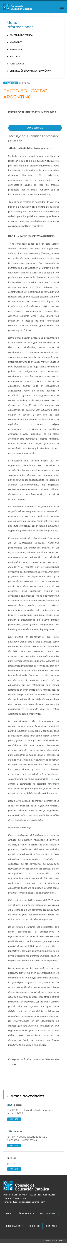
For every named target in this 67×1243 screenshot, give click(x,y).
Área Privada (26, 1213)
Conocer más (35, 128)
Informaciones (14, 1226)
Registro (34, 1226)
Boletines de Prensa (21, 35)
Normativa (16, 49)
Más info (14, 1119)
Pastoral (15, 56)
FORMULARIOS (17, 63)
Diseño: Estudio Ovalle (53, 1241)
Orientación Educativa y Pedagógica (30, 71)
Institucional (47, 1213)
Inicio (9, 1213)
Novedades (16, 42)
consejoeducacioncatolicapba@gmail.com (24, 1202)
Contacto (52, 1226)
